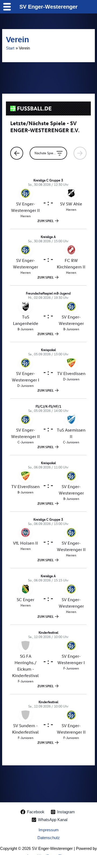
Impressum (49, 830)
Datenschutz (48, 838)
